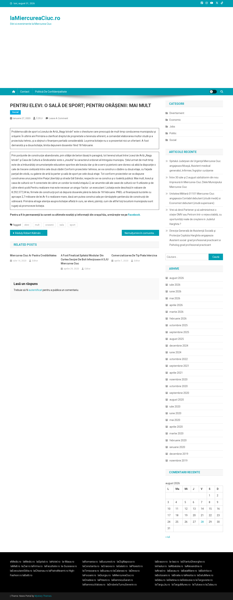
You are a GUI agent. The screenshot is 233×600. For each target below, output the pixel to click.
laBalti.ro (27, 575)
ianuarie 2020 (177, 447)
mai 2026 (174, 298)
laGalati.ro (122, 566)
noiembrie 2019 (178, 460)
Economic (175, 119)
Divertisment (176, 113)
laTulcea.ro (198, 584)
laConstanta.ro (90, 566)
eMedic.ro (15, 561)
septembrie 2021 (179, 365)
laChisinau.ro (40, 570)
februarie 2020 (178, 440)
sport (72, 224)
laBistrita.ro (205, 570)
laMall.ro (15, 566)
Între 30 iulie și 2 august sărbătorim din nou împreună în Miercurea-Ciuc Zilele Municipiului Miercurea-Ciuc (195, 182)
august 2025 (176, 338)
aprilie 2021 (176, 372)
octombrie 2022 (178, 359)
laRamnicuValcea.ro (93, 584)
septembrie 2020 (179, 392)
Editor (39, 118)
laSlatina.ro (173, 580)
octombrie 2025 (178, 325)
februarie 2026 (178, 318)
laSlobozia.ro (187, 580)
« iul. (167, 536)
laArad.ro (160, 570)
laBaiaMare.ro (189, 570)
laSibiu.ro (160, 580)
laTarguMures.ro (181, 584)
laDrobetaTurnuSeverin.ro (122, 584)
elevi (26, 224)
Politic (172, 133)
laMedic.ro (29, 561)
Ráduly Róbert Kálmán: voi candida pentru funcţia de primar (31, 233)
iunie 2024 (175, 352)
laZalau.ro (211, 584)
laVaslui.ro (161, 566)
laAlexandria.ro (193, 566)
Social (15, 112)
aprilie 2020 (176, 426)
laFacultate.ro (52, 566)
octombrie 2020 (178, 386)
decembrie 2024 (178, 345)
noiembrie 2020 (178, 379)
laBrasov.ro (161, 561)
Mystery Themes (43, 596)
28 (202, 521)
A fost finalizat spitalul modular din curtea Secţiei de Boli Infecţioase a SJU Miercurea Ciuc (84, 259)
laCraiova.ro (108, 566)
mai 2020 (174, 420)
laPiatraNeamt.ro (58, 570)
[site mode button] (213, 91)
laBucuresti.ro (107, 561)
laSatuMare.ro (205, 575)
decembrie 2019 (178, 453)
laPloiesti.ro (136, 566)
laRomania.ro (90, 561)
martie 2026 (176, 311)
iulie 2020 (174, 406)
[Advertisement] (116, 60)
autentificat (35, 290)
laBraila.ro (177, 575)
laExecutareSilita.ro (21, 570)
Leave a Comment (58, 118)
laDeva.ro (134, 570)
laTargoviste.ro (204, 580)
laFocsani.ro (89, 575)
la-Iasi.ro (174, 561)
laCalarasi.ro (120, 570)
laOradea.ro (89, 580)
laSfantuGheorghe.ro (193, 561)
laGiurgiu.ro (105, 575)
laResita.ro (190, 575)
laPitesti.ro (104, 580)
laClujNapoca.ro (126, 561)
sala (62, 224)
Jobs (172, 126)
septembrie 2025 (179, 332)
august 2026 (176, 278)
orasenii (49, 224)
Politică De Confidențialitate (51, 91)
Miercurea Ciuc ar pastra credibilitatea (33, 255)
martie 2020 (176, 433)
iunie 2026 (175, 291)
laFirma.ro (37, 566)
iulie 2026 (174, 284)
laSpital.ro (42, 561)
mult (37, 224)
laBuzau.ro (106, 570)
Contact (24, 91)
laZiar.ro (26, 566)
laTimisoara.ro (90, 570)
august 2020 (176, 399)
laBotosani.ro (162, 575)
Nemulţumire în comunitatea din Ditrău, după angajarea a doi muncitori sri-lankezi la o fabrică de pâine (142, 233)
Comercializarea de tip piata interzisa (134, 255)
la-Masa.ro (68, 561)
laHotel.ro (55, 561)
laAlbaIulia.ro (175, 566)
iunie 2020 (175, 413)
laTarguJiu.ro (163, 584)
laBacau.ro (173, 570)
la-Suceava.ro (69, 566)
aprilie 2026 (176, 305)
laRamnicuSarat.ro (122, 580)
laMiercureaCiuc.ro (35, 18)
